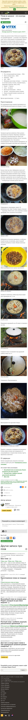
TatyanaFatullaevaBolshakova (8, 553)
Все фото (3, 695)
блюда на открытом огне (6, 483)
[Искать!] (26, 13)
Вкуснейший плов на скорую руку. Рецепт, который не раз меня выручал (13, 601)
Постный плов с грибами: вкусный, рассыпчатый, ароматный (14, 623)
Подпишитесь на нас (20, 462)
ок (14, 9)
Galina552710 (4, 574)
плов (2, 482)
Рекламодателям (5, 712)
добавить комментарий (6, 541)
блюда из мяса (6, 482)
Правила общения (5, 702)
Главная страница (5, 683)
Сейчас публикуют (5, 685)
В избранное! (7, 22)
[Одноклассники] (23, 487)
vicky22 (3, 618)
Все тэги (3, 700)
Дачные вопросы (5, 689)
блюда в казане (13, 482)
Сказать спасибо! (6, 510)
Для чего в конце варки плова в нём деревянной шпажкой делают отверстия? (14, 644)
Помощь (3, 691)
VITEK (16, 479)
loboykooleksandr (5, 641)
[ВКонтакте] (21, 487)
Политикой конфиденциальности (18, 7)
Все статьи (3, 698)
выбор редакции (20, 482)
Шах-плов (6, 476)
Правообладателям (5, 710)
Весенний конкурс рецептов (8, 620)
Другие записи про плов (11, 547)
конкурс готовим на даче (6, 481)
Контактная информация (6, 708)
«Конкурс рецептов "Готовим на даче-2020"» (14, 32)
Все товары (3, 693)
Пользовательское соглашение (8, 704)
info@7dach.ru (7, 680)
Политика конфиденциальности (8, 706)
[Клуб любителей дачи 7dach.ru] (7, 13)
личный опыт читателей (21, 481)
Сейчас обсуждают (5, 687)
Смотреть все (4, 657)
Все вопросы (4, 696)
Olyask (2, 597)
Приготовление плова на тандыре (13, 578)
